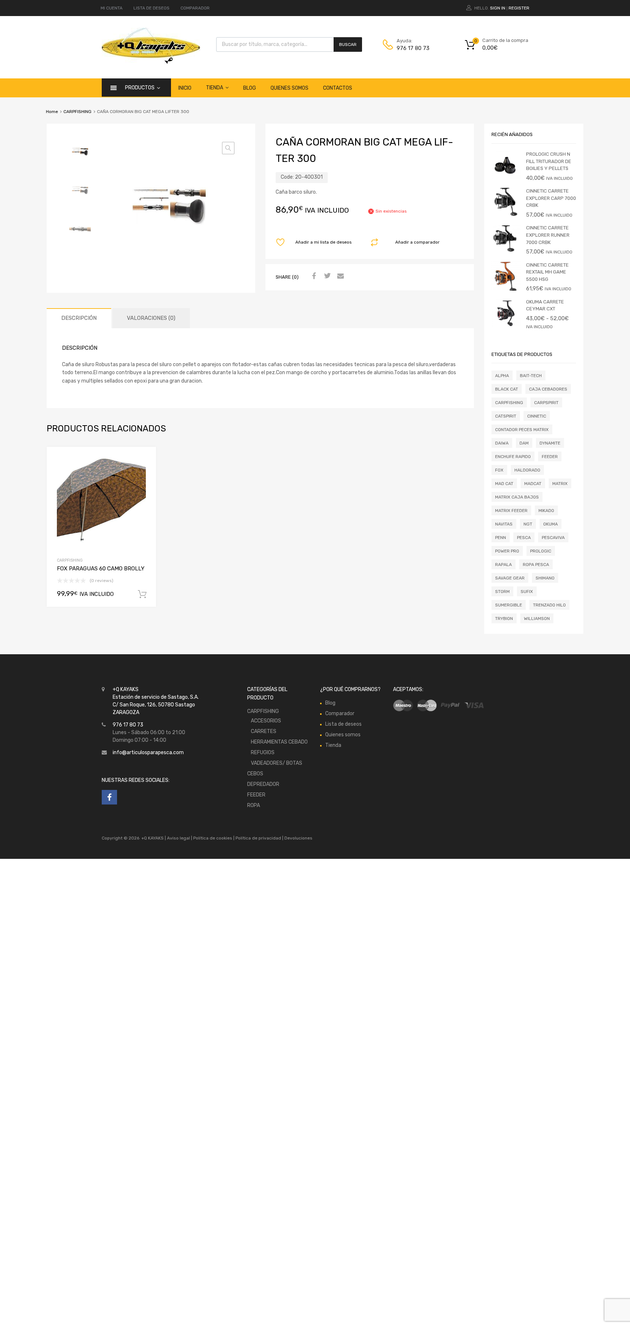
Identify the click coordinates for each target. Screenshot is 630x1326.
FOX (499, 470)
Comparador (339, 713)
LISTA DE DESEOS (151, 8)
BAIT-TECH (531, 375)
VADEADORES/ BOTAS (276, 763)
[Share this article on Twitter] (326, 276)
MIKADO (546, 510)
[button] (228, 148)
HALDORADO (527, 470)
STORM (502, 591)
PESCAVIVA (553, 537)
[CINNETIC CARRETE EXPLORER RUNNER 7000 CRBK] (506, 252)
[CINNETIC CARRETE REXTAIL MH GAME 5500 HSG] (506, 289)
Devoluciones (297, 838)
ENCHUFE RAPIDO (513, 456)
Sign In (497, 8)
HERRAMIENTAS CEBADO (279, 742)
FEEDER (550, 456)
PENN (500, 537)
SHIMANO (545, 578)
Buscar (348, 44)
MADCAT (532, 483)
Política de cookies (212, 838)
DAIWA (502, 443)
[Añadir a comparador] (144, 473)
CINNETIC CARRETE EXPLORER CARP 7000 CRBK (551, 198)
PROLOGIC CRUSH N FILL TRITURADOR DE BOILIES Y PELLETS (548, 161)
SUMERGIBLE (508, 605)
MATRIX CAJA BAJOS (517, 497)
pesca (524, 537)
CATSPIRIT (505, 416)
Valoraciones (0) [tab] (151, 318)
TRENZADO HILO (549, 605)
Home (52, 111)
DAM (524, 443)
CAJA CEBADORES (548, 389)
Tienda (214, 88)
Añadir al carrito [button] (142, 594)
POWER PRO (507, 551)
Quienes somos (289, 88)
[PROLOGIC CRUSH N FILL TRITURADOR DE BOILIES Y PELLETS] (506, 178)
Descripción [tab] (79, 318)
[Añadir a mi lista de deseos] (144, 461)
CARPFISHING (77, 111)
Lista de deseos (343, 724)
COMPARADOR (195, 8)
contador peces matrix (522, 429)
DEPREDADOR (263, 784)
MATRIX (560, 483)
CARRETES (263, 731)
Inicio (184, 88)
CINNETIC (536, 416)
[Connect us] (109, 797)
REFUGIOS (263, 752)
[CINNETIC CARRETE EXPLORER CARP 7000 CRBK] (506, 215)
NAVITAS (504, 524)
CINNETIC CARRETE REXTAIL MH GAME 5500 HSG (547, 272)
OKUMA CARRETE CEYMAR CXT (545, 305)
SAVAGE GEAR (510, 578)
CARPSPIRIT (546, 402)
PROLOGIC (540, 551)
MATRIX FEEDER (511, 510)
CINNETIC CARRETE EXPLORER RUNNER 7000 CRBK (547, 235)
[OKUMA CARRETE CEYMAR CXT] (506, 326)
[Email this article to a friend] (339, 276)
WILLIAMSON (537, 618)
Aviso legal (178, 838)
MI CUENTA (111, 8)
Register (519, 8)
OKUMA (550, 524)
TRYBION (504, 618)
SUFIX (527, 591)
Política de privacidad (259, 838)
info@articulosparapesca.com (148, 752)
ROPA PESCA (536, 564)
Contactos (337, 88)
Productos (140, 88)
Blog (249, 88)
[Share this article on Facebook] (313, 276)
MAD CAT (504, 483)
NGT (528, 524)
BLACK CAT (506, 389)
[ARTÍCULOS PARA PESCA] (151, 62)
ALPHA (502, 375)
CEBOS (255, 774)
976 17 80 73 (413, 48)
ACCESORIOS (266, 721)
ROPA (253, 805)
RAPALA (503, 564)
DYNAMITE (550, 443)
